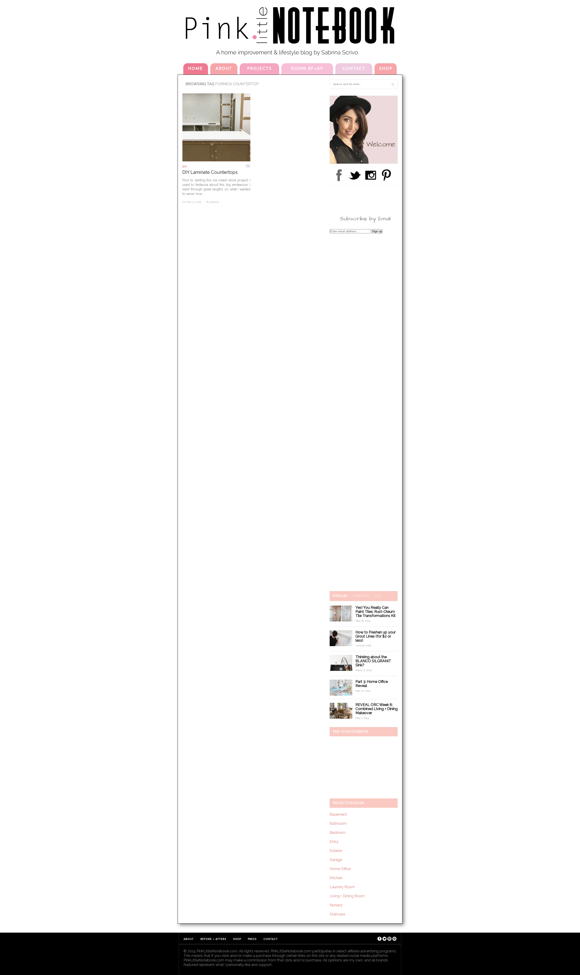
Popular (340, 596)
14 (248, 166)
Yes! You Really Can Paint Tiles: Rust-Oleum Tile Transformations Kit (375, 611)
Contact (353, 69)
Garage (336, 860)
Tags (378, 596)
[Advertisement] (364, 412)
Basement (338, 814)
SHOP (385, 69)
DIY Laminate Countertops (210, 172)
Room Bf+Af (307, 69)
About (223, 69)
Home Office (340, 869)
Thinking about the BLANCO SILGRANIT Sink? (373, 661)
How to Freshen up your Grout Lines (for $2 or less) (375, 636)
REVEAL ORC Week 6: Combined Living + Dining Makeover (376, 709)
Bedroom (338, 832)
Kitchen (336, 878)
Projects (259, 69)
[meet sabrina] (364, 162)
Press (252, 939)
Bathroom (338, 823)
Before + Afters (213, 939)
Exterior (336, 851)
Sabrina (214, 202)
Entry (334, 841)
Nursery (336, 905)
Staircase (337, 914)
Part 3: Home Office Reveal (371, 683)
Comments (361, 596)
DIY (184, 166)
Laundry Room (342, 887)
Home (195, 69)
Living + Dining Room (347, 896)
